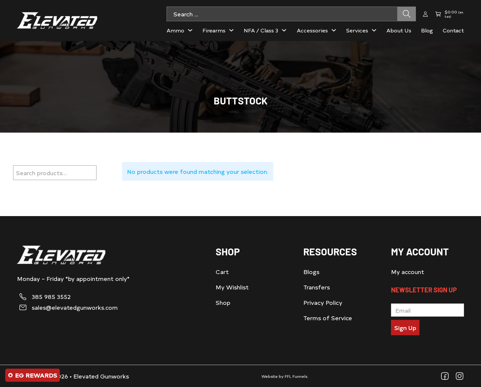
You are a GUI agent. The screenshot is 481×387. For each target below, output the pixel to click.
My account (407, 271)
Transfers (316, 287)
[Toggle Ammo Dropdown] (190, 30)
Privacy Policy (322, 302)
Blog (427, 30)
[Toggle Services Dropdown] (374, 30)
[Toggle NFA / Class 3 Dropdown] (284, 30)
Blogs (311, 271)
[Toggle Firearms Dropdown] (231, 30)
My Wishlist (232, 287)
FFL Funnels (296, 376)
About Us (398, 30)
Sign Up (405, 327)
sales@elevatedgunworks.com (75, 307)
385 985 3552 (51, 296)
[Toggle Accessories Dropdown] (333, 30)
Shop (223, 302)
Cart (222, 271)
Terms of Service (327, 318)
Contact (453, 30)
